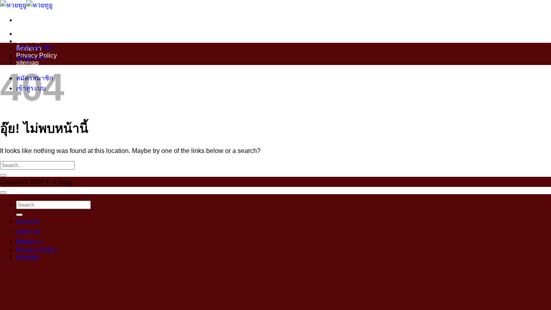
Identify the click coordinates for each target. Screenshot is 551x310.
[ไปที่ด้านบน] (3, 192)
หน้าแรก (28, 33)
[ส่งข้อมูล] (3, 175)
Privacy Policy (36, 250)
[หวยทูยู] (26, 5)
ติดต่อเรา (29, 241)
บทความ (28, 41)
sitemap (27, 257)
